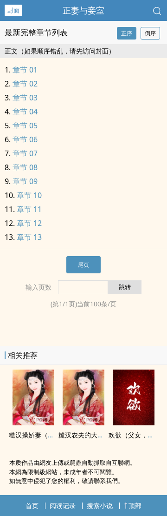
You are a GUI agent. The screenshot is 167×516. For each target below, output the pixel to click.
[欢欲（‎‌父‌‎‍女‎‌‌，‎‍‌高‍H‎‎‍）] (133, 422)
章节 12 (29, 223)
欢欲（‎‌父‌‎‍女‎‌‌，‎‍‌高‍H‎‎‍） (137, 434)
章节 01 (25, 70)
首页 (32, 505)
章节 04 (25, 111)
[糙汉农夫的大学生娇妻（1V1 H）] (83, 422)
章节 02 (25, 84)
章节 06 (25, 139)
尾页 (83, 265)
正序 (126, 33)
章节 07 (25, 153)
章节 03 (25, 98)
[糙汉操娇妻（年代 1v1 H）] (33, 422)
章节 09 (25, 181)
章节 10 (29, 195)
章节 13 (29, 237)
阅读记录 (63, 505)
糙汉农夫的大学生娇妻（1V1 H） (106, 434)
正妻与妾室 (83, 10)
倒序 (150, 33)
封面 (13, 10)
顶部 (134, 505)
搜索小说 (100, 505)
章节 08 (25, 167)
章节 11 (29, 209)
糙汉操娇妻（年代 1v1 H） (47, 434)
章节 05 (25, 125)
